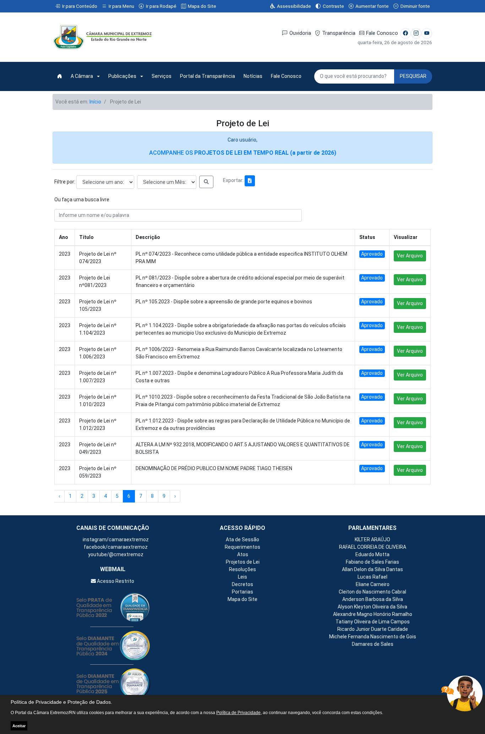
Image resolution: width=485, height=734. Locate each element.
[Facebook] (405, 33)
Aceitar (19, 726)
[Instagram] (416, 33)
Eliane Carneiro (372, 584)
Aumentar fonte (372, 6)
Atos (242, 554)
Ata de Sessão (242, 539)
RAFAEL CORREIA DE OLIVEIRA (372, 547)
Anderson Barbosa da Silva (372, 599)
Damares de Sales (372, 644)
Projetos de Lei (243, 562)
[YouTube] (426, 33)
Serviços (161, 76)
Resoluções (242, 569)
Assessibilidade (294, 6)
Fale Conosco (382, 33)
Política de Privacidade (238, 712)
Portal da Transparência (207, 76)
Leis (242, 577)
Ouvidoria (300, 33)
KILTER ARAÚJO (372, 539)
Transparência (338, 33)
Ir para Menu (121, 6)
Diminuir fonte (415, 6)
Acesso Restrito (115, 581)
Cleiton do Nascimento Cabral (372, 592)
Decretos (242, 584)
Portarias (242, 592)
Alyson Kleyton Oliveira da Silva (372, 607)
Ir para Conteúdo (79, 6)
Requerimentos (242, 547)
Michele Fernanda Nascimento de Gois (372, 636)
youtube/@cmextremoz (115, 554)
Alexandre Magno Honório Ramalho (372, 614)
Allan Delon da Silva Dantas (372, 569)
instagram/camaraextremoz (115, 539)
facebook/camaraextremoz (115, 547)
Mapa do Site (202, 6)
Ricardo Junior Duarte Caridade (372, 629)
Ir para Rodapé (161, 6)
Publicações (122, 76)
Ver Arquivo (410, 256)
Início (95, 102)
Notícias (253, 76)
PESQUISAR (413, 76)
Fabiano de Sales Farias (372, 562)
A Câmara (82, 76)
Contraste (333, 6)
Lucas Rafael (372, 577)
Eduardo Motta (372, 554)
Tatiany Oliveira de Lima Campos (373, 621)
